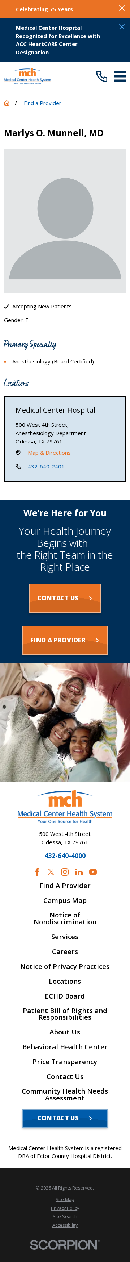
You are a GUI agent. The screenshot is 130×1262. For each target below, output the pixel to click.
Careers (65, 951)
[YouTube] (93, 872)
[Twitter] (51, 872)
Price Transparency (64, 1061)
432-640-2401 (46, 466)
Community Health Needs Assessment (65, 1094)
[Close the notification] (122, 8)
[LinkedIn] (79, 872)
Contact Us (65, 1076)
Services (64, 936)
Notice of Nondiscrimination (65, 918)
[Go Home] (6, 103)
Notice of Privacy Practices (64, 966)
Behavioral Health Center (65, 1047)
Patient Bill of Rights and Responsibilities (65, 1014)
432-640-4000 (65, 856)
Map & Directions (49, 452)
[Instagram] (65, 872)
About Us (64, 1032)
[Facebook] (37, 872)
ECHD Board (65, 996)
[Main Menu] (120, 76)
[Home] (27, 76)
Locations (65, 981)
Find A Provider (65, 885)
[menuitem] (65, 1199)
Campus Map (65, 900)
